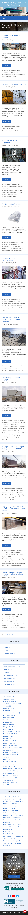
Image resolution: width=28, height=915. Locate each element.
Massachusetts (8, 815)
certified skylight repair (13, 435)
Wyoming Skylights (19, 627)
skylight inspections (12, 194)
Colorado (7, 801)
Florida (6, 803)
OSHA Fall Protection (12, 248)
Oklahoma (7, 827)
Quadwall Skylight (9, 761)
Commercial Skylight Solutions (10, 72)
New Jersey (16, 820)
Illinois (13, 806)
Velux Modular (8, 780)
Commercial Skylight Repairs (17, 422)
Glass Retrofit (8, 729)
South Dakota (7, 836)
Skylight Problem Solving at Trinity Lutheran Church (13, 448)
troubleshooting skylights (9, 196)
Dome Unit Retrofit (9, 715)
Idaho (5, 806)
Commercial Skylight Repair (14, 2)
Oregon (16, 827)
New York (6, 822)
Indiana (6, 808)
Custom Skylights (12, 370)
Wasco (6, 785)
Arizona (16, 796)
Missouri (6, 817)
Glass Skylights (16, 623)
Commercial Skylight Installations (13, 70)
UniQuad (6, 775)
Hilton (19, 731)
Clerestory (7, 706)
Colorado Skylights (9, 366)
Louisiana (6, 813)
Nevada (6, 820)
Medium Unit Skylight (10, 745)
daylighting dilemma (7, 437)
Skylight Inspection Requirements (9, 259)
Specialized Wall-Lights (10, 771)
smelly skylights (17, 305)
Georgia (15, 803)
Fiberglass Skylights (7, 128)
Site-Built (19, 768)
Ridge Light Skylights (17, 492)
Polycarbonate (8, 750)
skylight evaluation (20, 303)
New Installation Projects (10, 675)
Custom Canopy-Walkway (11, 713)
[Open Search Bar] (26, 18)
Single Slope (8, 768)
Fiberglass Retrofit (9, 727)
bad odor (6, 303)
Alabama (6, 796)
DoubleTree (7, 720)
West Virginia (7, 843)
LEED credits (14, 561)
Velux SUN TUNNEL (10, 782)
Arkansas (6, 799)
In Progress (7, 650)
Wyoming (7, 845)
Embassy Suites (8, 724)
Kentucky (15, 810)
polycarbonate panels (8, 563)
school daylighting (19, 563)
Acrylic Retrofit (8, 696)
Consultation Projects (9, 684)
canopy (5, 74)
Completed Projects (9, 653)
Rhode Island (7, 831)
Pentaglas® (18, 747)
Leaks (9, 492)
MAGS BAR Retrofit (9, 741)
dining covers (11, 74)
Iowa (14, 808)
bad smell (12, 303)
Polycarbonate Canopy (10, 752)
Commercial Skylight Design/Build (13, 550)
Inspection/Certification (11, 734)
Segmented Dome (9, 766)
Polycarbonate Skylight (10, 754)
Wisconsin (18, 843)
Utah (13, 838)
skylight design (6, 565)
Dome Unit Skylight (9, 717)
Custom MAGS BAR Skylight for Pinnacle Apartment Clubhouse (13, 319)
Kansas (6, 810)
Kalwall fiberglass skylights (11, 130)
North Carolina (8, 824)
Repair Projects (8, 669)
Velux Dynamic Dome (10, 778)
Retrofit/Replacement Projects (12, 666)
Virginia (6, 840)
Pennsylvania (7, 829)
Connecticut (18, 801)
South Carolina (8, 834)
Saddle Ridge (17, 764)
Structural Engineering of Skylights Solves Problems (12, 574)
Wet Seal (6, 672)
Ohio (19, 824)
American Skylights (9, 701)
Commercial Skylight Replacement (11, 424)
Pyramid (6, 759)
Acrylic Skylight (8, 699)
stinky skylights (10, 308)
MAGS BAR (21, 370)
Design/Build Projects (9, 681)
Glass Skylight (8, 731)
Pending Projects (8, 647)
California (17, 799)
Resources (16, 244)
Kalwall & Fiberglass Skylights (14, 84)
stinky (3, 308)
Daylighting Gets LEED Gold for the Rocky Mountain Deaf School (13, 509)
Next (11, 634)
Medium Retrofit (9, 743)
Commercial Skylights (8, 186)
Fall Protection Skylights (11, 204)
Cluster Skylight (8, 708)
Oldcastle (7, 747)
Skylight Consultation (14, 301)
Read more (6, 65)
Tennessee (19, 836)
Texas (5, 838)
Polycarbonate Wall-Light (11, 757)
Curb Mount (7, 710)
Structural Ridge (9, 773)
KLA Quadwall (11, 557)
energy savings (14, 192)
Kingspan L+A (8, 736)
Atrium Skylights (8, 420)
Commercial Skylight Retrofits (10, 426)
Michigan (19, 815)
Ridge (6, 764)
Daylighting (21, 495)
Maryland (16, 813)
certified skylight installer (10, 190)
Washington (16, 840)
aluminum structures (9, 433)
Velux (15, 775)
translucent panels (16, 565)
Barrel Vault (16, 703)
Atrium (6, 703)
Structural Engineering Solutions (10, 430)
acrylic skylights (8, 246)
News (16, 186)
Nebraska (16, 817)
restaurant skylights (11, 76)
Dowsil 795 (7, 722)
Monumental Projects (9, 678)
